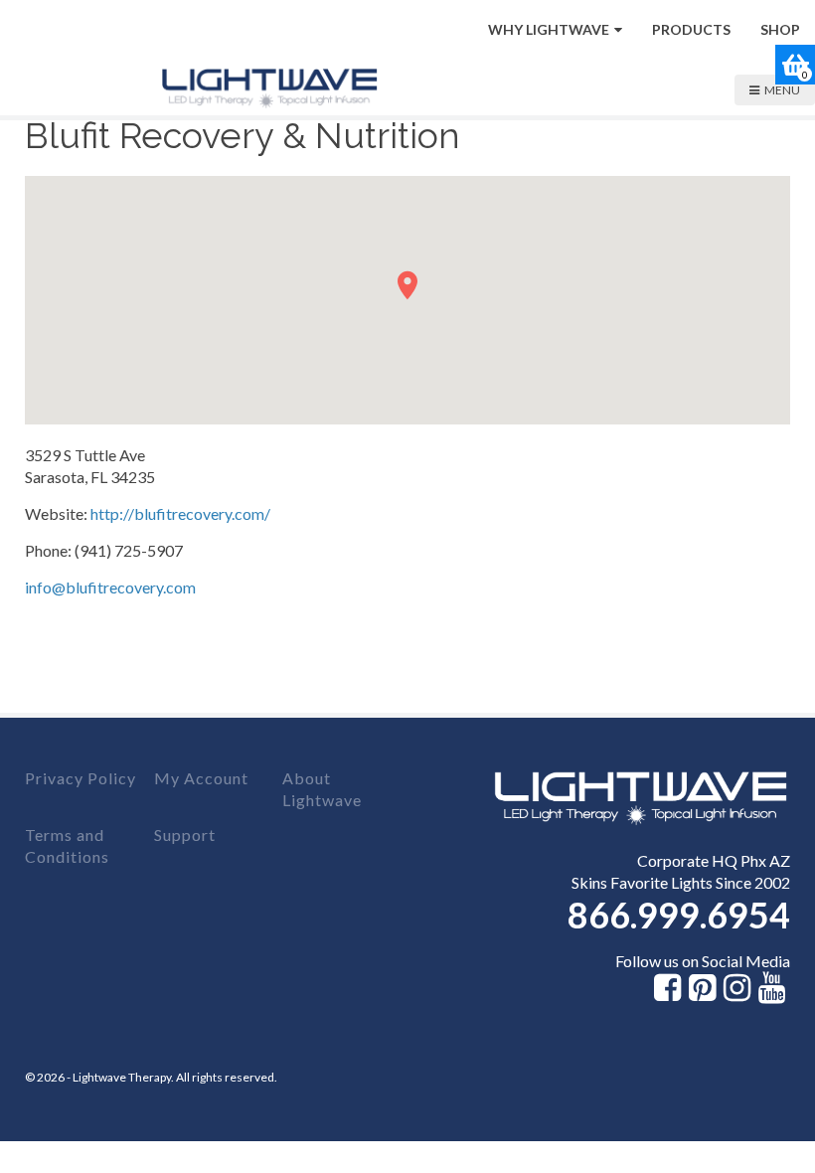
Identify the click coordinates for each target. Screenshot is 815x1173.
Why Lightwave (548, 29)
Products (691, 29)
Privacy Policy (80, 777)
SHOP (780, 29)
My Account (201, 777)
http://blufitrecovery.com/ (180, 513)
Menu (782, 90)
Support (185, 834)
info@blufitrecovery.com (110, 587)
